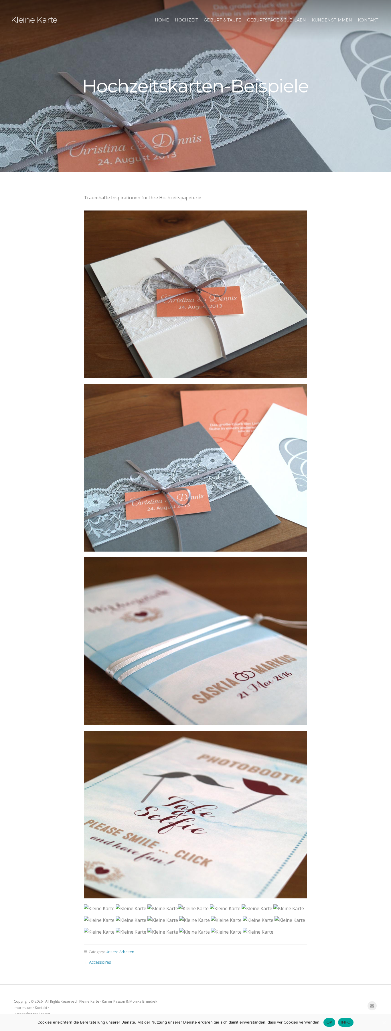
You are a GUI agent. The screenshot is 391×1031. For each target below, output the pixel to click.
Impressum (23, 1007)
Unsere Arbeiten (120, 951)
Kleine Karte (34, 20)
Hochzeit (186, 20)
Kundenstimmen (332, 20)
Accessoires (100, 962)
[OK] (384, 1022)
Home (162, 20)
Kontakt (368, 20)
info (346, 1022)
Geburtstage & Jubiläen (276, 20)
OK (329, 1022)
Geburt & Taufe (222, 20)
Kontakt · (42, 1007)
